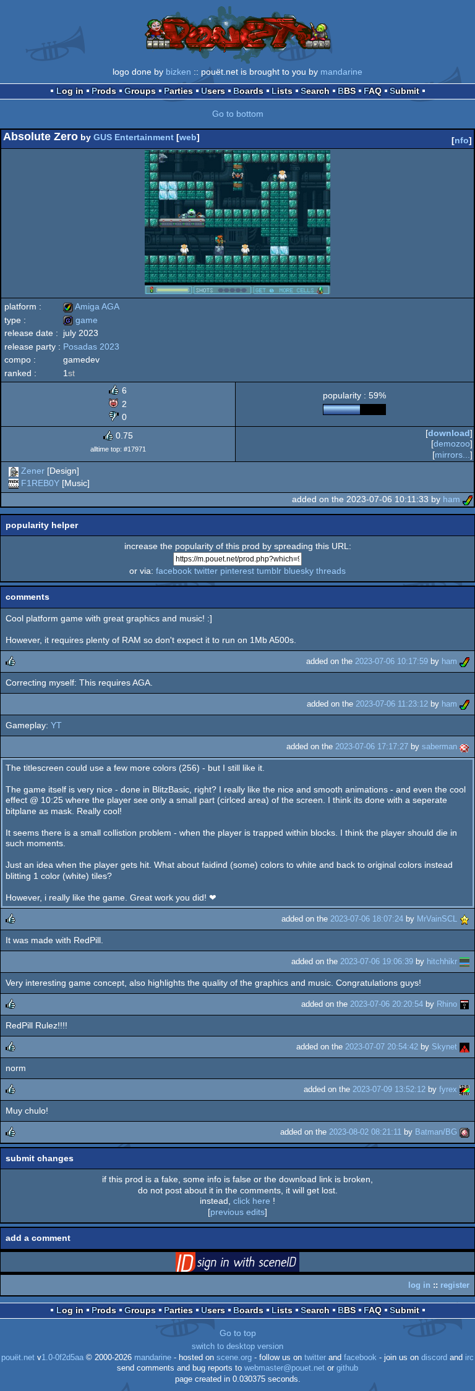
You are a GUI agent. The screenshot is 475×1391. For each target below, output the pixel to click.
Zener (33, 471)
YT (56, 725)
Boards (248, 91)
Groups (140, 91)
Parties (178, 91)
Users (213, 91)
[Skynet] (464, 1046)
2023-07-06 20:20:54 (386, 1004)
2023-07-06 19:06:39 (376, 961)
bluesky (299, 571)
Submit (404, 91)
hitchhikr (442, 961)
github (347, 1368)
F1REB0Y (40, 483)
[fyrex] (464, 1089)
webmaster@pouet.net (284, 1368)
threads (331, 571)
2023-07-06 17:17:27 (371, 746)
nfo (462, 140)
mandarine (341, 72)
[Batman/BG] (464, 1132)
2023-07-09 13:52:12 (389, 1089)
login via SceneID (256, 1264)
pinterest (237, 571)
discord (434, 1357)
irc (469, 1357)
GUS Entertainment (133, 137)
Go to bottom (237, 114)
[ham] (468, 499)
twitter (206, 571)
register (454, 1285)
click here (251, 1201)
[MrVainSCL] (464, 918)
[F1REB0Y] (14, 483)
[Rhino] (464, 1004)
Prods (104, 91)
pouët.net (18, 1357)
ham (451, 499)
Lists (282, 91)
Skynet (444, 1046)
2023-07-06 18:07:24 (366, 918)
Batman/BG (436, 1132)
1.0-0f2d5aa (62, 1357)
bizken (178, 72)
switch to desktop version (237, 1346)
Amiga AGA (91, 306)
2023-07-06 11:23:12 (392, 703)
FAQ (373, 91)
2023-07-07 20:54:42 (381, 1046)
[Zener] (14, 471)
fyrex (448, 1089)
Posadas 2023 (91, 346)
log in (419, 1285)
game (80, 320)
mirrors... (452, 455)
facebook (174, 571)
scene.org (234, 1357)
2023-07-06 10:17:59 (391, 661)
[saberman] (464, 746)
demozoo (452, 443)
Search (315, 91)
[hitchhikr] (464, 961)
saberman (439, 746)
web (188, 137)
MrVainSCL (437, 918)
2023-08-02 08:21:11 (365, 1132)
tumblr (269, 571)
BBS (347, 91)
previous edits (237, 1212)
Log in (69, 91)
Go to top (238, 1333)
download (449, 433)
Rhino (447, 1004)
